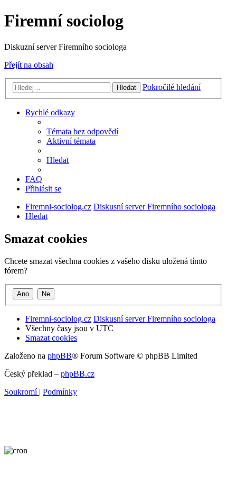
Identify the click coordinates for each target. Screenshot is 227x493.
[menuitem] (82, 131)
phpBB (60, 355)
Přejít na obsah (28, 64)
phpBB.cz (77, 373)
